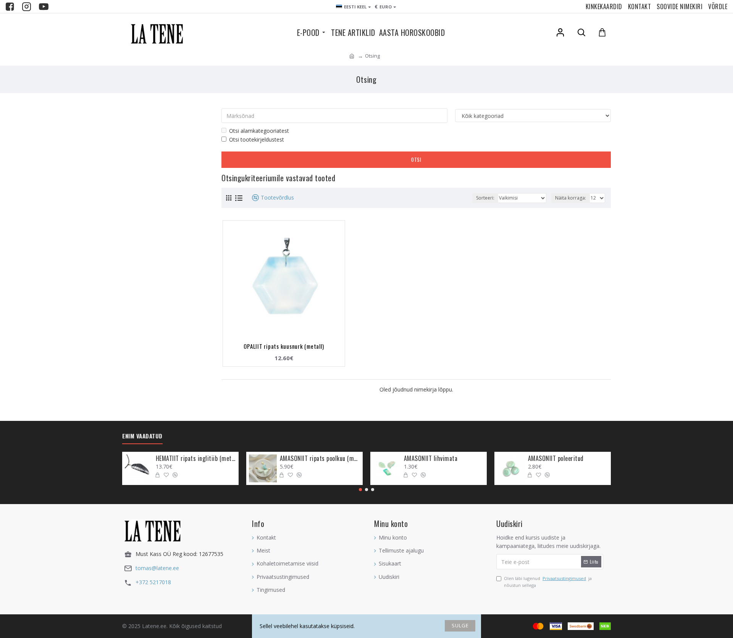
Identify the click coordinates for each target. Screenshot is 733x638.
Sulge (460, 625)
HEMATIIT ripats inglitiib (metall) (196, 458)
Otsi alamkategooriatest (259, 130)
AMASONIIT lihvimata (431, 458)
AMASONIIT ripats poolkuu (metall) (320, 458)
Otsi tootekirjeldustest (256, 139)
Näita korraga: (570, 198)
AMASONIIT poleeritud (556, 458)
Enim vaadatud (142, 436)
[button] (360, 489)
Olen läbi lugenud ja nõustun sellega (548, 581)
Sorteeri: (485, 198)
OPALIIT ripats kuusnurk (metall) (284, 346)
